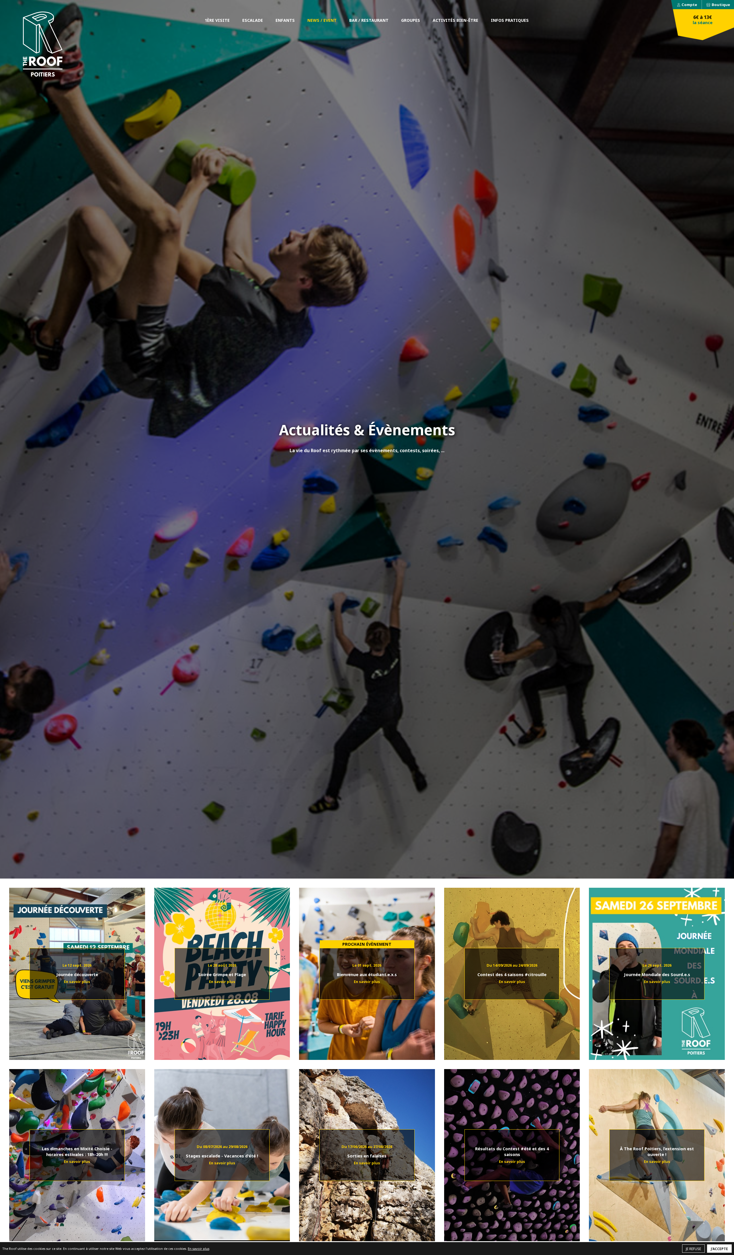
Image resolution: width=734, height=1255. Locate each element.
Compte (689, 4)
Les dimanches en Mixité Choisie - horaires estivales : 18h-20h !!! (77, 1151)
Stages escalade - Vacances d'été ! (222, 1151)
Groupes (410, 20)
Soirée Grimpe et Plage (222, 970)
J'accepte (719, 1248)
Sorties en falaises (366, 1151)
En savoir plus (198, 1248)
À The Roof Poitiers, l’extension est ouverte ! (657, 1151)
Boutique (721, 4)
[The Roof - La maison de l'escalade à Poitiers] (43, 44)
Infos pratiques (510, 20)
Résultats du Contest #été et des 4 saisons (512, 1151)
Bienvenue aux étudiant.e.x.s (367, 970)
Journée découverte (77, 970)
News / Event (322, 20)
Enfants (285, 20)
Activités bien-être (455, 20)
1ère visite (217, 20)
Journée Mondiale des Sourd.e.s (657, 970)
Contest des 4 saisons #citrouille (511, 970)
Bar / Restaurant (369, 20)
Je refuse (693, 1248)
